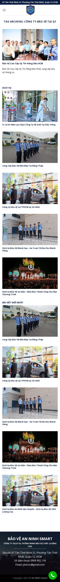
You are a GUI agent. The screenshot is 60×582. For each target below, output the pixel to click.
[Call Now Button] (52, 575)
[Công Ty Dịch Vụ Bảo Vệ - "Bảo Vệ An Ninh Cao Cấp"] (30, 10)
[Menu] (4, 10)
